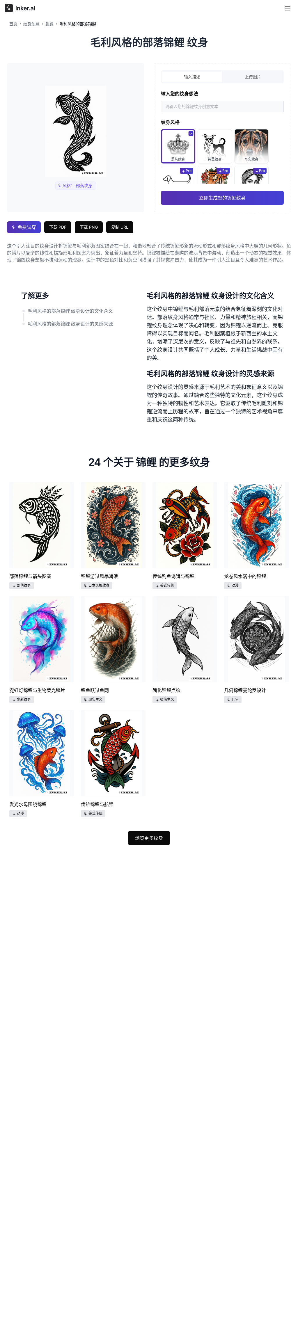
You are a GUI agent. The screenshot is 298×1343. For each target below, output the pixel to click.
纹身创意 (31, 23)
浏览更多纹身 (149, 838)
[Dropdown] (287, 8)
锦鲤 (49, 23)
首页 (13, 23)
